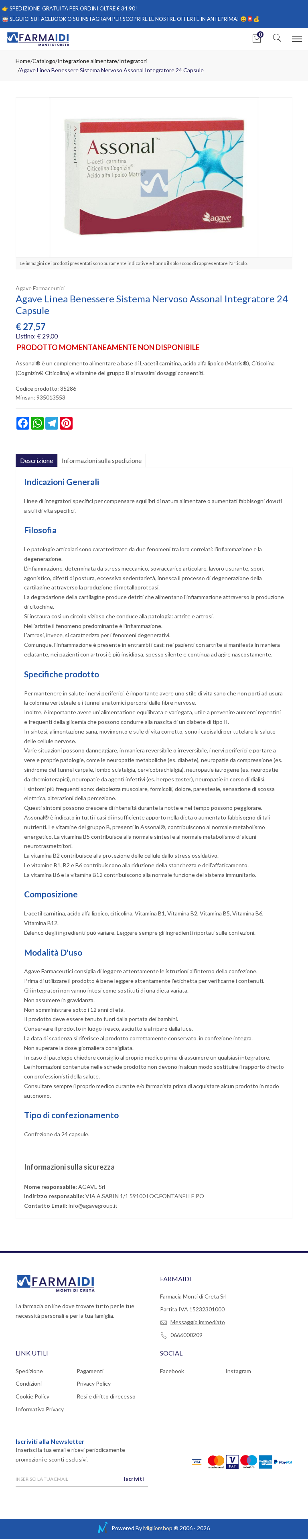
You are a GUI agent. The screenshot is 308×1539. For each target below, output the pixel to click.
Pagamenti (90, 1371)
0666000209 (186, 1334)
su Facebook (48, 19)
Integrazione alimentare (87, 60)
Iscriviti (134, 1478)
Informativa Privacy (40, 1409)
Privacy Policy (94, 1383)
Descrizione (36, 460)
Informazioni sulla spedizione (102, 460)
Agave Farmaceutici (40, 288)
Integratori (133, 60)
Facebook (172, 1371)
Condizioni (29, 1383)
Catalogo (43, 60)
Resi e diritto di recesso (106, 1396)
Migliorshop (157, 1528)
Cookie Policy (32, 1396)
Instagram (238, 1371)
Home (23, 60)
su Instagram (92, 19)
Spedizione (29, 1371)
